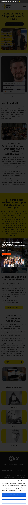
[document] (14, 252)
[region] (14, 492)
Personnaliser (14, 498)
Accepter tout (14, 494)
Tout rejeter (14, 502)
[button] (26, 240)
